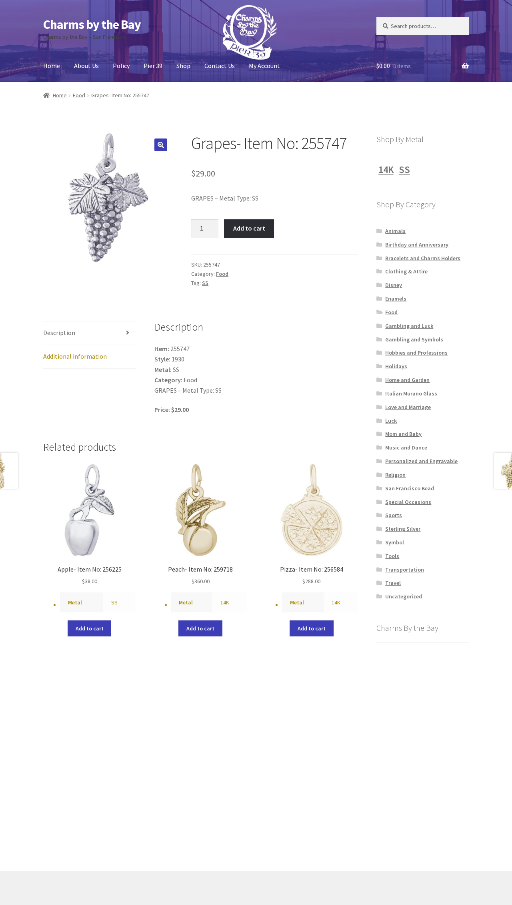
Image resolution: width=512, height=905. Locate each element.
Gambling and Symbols (414, 339)
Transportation (404, 569)
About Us (86, 66)
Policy (121, 66)
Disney (393, 285)
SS (205, 283)
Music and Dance (406, 447)
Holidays (396, 366)
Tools (392, 556)
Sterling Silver (402, 528)
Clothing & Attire (406, 271)
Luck (391, 420)
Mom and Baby (403, 433)
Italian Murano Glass (411, 393)
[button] (160, 144)
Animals (395, 231)
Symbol (394, 542)
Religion (395, 474)
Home (51, 66)
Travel (393, 582)
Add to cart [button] (90, 628)
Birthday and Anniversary (416, 244)
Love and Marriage (408, 407)
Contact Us (219, 66)
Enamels (395, 298)
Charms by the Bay (92, 24)
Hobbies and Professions (416, 352)
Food (79, 95)
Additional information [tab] (75, 356)
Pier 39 (153, 66)
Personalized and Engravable (421, 461)
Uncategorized (403, 596)
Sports (393, 515)
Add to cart (249, 228)
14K (224, 602)
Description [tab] (59, 333)
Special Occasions (408, 502)
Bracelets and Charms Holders (422, 258)
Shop (183, 66)
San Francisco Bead (409, 488)
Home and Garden (407, 379)
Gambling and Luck (409, 325)
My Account (264, 66)
